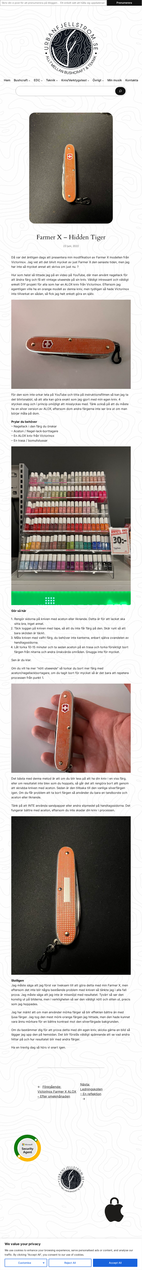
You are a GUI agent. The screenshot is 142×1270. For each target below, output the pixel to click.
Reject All (70, 1262)
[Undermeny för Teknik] (57, 80)
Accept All (115, 1262)
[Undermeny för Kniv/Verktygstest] (88, 80)
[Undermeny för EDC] (42, 80)
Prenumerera (124, 2)
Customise (24, 1262)
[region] (71, 1254)
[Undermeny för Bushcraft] (29, 80)
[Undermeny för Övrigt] (103, 80)
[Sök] (120, 91)
